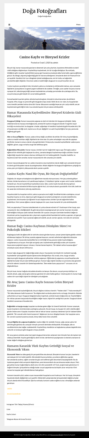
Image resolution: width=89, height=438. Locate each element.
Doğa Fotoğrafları (44, 11)
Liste (8, 409)
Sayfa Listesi (11, 414)
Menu (78, 24)
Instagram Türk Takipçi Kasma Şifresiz (20, 404)
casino (9, 388)
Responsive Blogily (56, 435)
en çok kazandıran (14, 393)
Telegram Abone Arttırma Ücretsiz (19, 419)
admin (55, 63)
